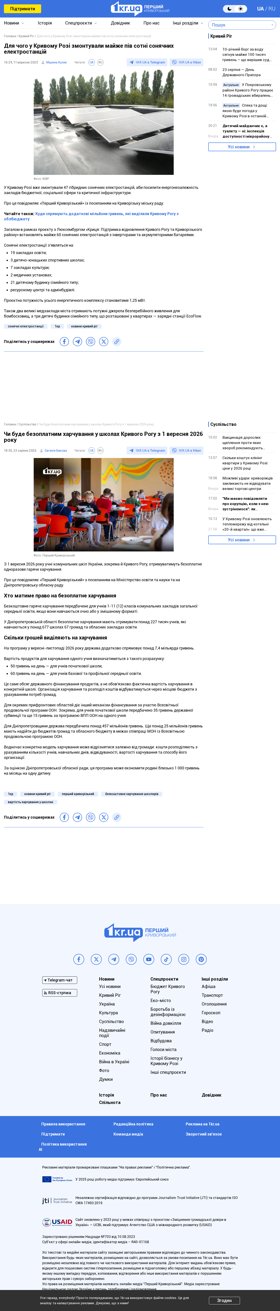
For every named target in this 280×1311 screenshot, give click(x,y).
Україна (107, 1004)
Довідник (120, 23)
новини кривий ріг (84, 326)
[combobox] (239, 25)
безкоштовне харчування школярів (131, 794)
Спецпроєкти (78, 23)
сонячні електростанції (26, 326)
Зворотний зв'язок (204, 1134)
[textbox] (239, 25)
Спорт (105, 1044)
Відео (207, 1021)
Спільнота (110, 1102)
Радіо (207, 1030)
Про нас (151, 23)
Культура (108, 1012)
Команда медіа (128, 1134)
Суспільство (111, 1021)
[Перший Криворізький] (140, 8)
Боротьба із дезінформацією (168, 1012)
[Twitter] (103, 341)
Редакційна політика (133, 1124)
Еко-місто (160, 1000)
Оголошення (214, 1004)
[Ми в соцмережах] (78, 959)
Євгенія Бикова (56, 450)
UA (260, 9)
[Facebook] (64, 341)
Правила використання (63, 1124)
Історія (45, 23)
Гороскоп (211, 1012)
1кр (57, 326)
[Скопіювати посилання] (116, 341)
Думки (106, 1079)
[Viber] (90, 341)
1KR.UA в (150, 62)
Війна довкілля (165, 1023)
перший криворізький (78, 794)
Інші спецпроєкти (168, 1072)
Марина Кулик (56, 62)
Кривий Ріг (110, 995)
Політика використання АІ (63, 1147)
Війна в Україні (114, 1061)
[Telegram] (77, 341)
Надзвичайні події (112, 1033)
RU (271, 9)
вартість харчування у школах (30, 802)
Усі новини (239, 146)
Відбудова (161, 1040)
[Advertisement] (103, 386)
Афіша (208, 986)
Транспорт (212, 995)
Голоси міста (163, 1049)
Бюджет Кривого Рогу (167, 989)
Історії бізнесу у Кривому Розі (166, 1061)
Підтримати (22, 8)
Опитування (162, 1032)
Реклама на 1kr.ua (202, 1124)
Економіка (109, 1053)
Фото (104, 1070)
